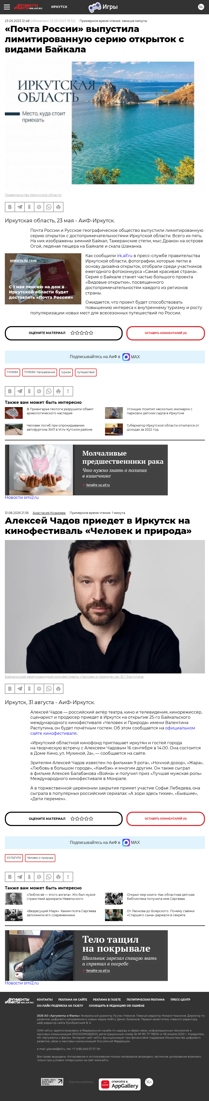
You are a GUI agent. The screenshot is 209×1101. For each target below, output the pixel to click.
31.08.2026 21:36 (17, 513)
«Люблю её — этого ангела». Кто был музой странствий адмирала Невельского (61, 897)
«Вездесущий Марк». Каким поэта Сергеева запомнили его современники (61, 913)
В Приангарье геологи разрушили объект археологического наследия (60, 411)
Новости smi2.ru (22, 497)
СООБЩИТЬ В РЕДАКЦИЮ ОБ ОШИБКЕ (117, 1005)
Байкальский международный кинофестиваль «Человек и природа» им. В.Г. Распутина (74, 677)
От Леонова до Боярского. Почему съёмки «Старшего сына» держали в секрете (160, 913)
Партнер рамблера (81, 1081)
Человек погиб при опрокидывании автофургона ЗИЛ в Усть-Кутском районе (59, 427)
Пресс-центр (180, 999)
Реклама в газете (107, 999)
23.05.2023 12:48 (17, 21)
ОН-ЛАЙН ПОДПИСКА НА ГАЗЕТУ (60, 1005)
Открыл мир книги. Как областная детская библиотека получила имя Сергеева (160, 897)
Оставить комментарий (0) (166, 333)
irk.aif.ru (125, 255)
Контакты (45, 999)
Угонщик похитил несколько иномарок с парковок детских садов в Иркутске (159, 411)
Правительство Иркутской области (33, 195)
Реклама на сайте (72, 999)
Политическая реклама (146, 999)
